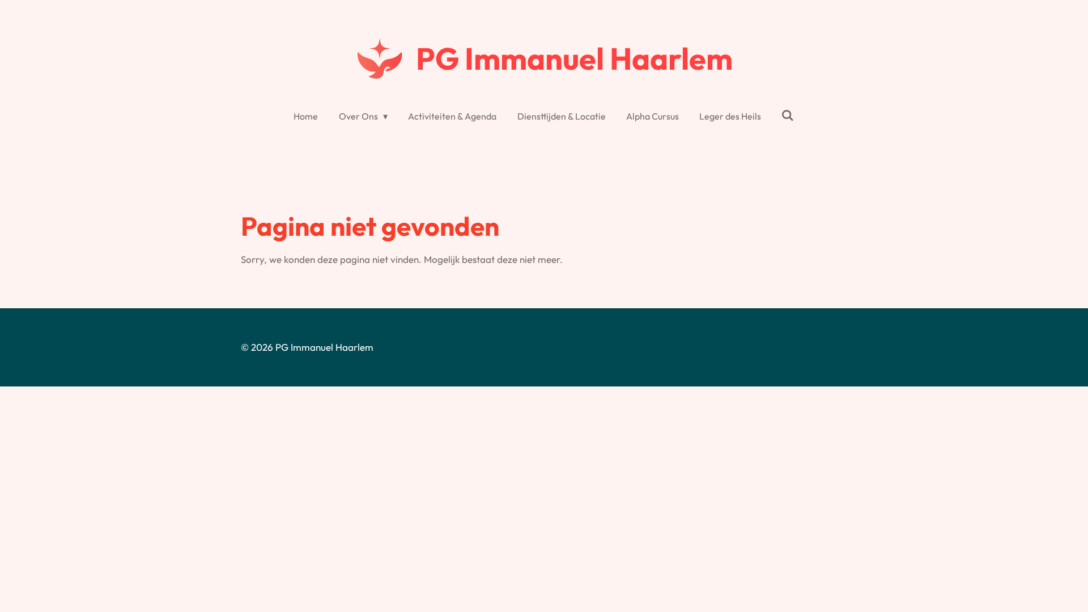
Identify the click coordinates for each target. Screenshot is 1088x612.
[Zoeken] (787, 115)
